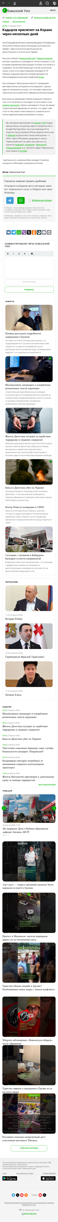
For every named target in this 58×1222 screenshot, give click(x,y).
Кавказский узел (27, 58)
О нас (4, 1173)
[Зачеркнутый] (24, 253)
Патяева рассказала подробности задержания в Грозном (23, 335)
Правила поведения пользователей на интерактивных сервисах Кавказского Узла (29, 1204)
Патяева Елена (13, 694)
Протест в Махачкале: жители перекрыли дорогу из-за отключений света (25, 937)
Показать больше (29, 1148)
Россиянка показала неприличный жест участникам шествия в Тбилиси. (23, 1138)
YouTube (23, 151)
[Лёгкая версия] (15, 3)
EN (9, 3)
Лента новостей (18, 22)
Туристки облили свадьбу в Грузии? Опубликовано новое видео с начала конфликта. (28, 987)
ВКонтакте (41, 145)
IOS (44, 123)
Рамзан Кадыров (45, 58)
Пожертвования (49, 1173)
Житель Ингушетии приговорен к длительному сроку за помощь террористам (28, 778)
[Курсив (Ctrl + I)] (13, 253)
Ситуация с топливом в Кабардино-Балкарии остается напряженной (24, 556)
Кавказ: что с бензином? (16, 17)
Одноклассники (13, 148)
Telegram (11, 135)
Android (37, 123)
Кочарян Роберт (14, 618)
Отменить (29, 290)
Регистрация (29, 282)
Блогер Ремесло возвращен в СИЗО (24, 507)
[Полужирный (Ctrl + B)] (8, 253)
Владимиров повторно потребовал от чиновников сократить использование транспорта (23, 764)
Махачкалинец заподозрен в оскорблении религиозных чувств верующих (28, 386)
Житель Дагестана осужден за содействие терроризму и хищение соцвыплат (28, 438)
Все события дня (47, 785)
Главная (5, 22)
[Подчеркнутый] (19, 253)
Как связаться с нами (24, 1173)
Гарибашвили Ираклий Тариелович (24, 656)
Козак (41, 77)
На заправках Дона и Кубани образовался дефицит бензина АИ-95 (25, 830)
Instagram (29, 145)
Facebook (19, 145)
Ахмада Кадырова (10, 105)
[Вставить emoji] (32, 253)
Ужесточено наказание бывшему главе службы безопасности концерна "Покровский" (27, 749)
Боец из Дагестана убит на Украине (24, 487)
